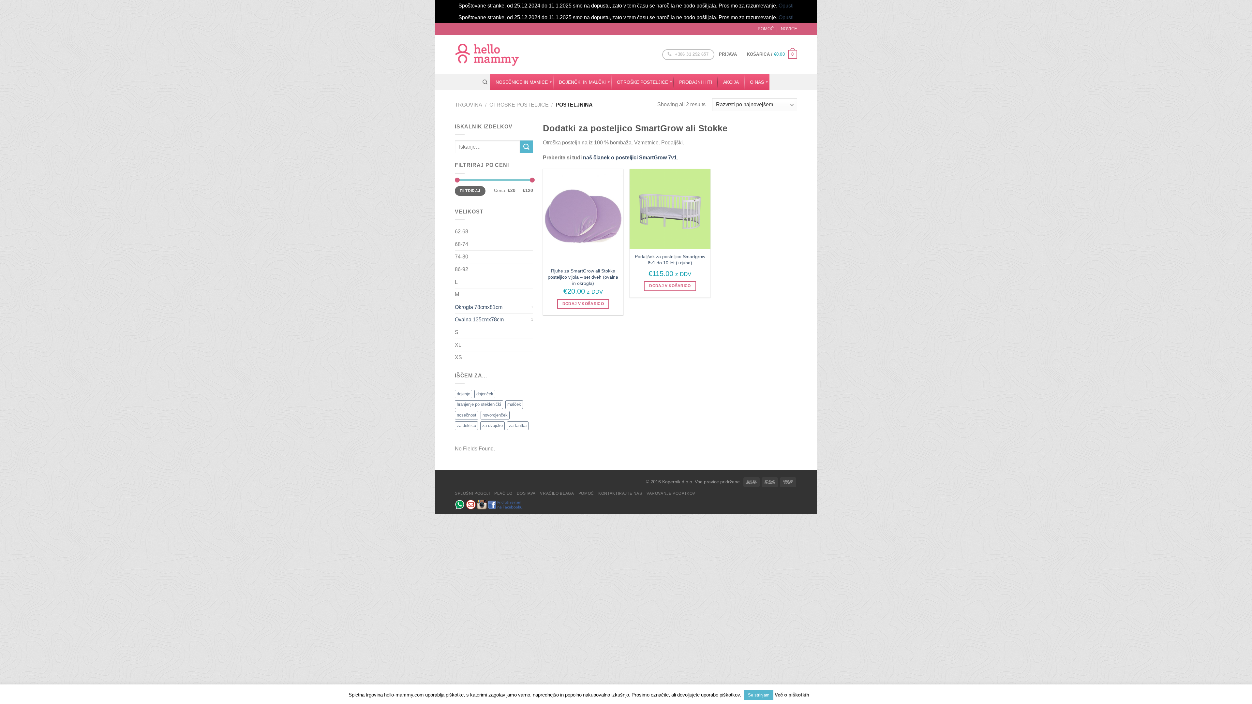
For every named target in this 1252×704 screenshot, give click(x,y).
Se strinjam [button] (758, 695)
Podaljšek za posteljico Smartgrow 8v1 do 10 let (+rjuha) (670, 259)
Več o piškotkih (792, 694)
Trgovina (468, 105)
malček (514, 404)
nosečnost (466, 415)
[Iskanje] (485, 82)
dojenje (463, 393)
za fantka (518, 425)
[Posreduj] (526, 146)
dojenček (484, 393)
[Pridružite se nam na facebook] (506, 504)
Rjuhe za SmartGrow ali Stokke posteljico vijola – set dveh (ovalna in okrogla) (583, 277)
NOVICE (789, 28)
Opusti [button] (786, 5)
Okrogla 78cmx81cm (478, 307)
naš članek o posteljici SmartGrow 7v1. (630, 157)
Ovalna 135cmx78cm (479, 319)
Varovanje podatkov (671, 493)
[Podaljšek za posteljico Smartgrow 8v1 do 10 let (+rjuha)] (670, 209)
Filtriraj (470, 191)
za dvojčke (492, 425)
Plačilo (503, 493)
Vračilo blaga (557, 493)
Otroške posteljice (519, 105)
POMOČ (766, 28)
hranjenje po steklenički (479, 404)
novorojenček (495, 415)
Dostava (526, 493)
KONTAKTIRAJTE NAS (620, 493)
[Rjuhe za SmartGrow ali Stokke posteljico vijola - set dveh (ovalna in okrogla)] (583, 216)
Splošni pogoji (472, 493)
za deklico (466, 425)
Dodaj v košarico (583, 304)
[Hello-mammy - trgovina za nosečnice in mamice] (487, 54)
